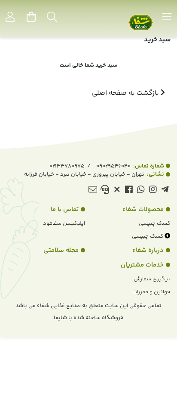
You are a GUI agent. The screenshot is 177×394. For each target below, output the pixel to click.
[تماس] (104, 191)
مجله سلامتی (61, 250)
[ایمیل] (92, 191)
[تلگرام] (164, 191)
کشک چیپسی (154, 223)
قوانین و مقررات (151, 292)
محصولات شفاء (143, 209)
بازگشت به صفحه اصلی (126, 93)
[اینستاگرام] (152, 191)
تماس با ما (65, 209)
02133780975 (67, 166)
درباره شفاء (148, 250)
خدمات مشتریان (142, 265)
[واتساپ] (140, 191)
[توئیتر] (116, 191)
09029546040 (130, 166)
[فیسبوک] (128, 191)
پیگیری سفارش (152, 279)
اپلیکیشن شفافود (64, 223)
